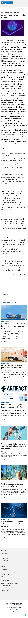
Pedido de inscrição (6, 574)
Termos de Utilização (14, 609)
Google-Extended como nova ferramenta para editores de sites (13, 326)
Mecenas (3, 563)
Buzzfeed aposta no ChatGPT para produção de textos (13, 366)
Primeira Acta (4, 558)
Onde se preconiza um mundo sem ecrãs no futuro (13, 485)
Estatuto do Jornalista (6, 590)
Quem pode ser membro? (7, 572)
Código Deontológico (6, 585)
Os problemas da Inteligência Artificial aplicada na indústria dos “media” (13, 446)
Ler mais (3, 341)
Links (14, 611)
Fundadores (4, 569)
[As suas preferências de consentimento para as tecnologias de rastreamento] (25, 615)
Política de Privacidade (14, 607)
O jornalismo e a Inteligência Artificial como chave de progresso (13, 523)
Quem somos (4, 553)
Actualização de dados (6, 576)
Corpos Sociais (5, 560)
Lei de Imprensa (5, 588)
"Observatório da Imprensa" (18, 274)
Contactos (14, 614)
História (3, 556)
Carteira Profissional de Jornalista (9, 583)
